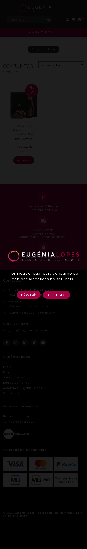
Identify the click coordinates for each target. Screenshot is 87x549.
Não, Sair (28, 295)
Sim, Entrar (56, 295)
